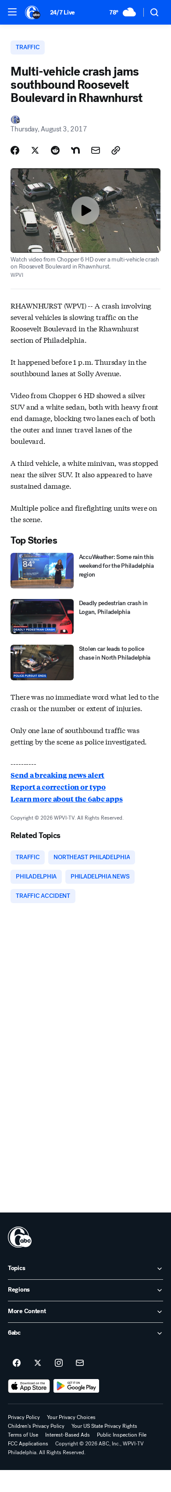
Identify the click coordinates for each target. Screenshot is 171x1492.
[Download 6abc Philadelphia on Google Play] (76, 1386)
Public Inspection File (121, 1435)
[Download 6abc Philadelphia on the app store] (29, 1386)
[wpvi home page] (20, 1237)
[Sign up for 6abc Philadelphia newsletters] (80, 1363)
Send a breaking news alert (57, 775)
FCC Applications (28, 1443)
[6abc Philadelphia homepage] (33, 12)
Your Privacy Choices (71, 1417)
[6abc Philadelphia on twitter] (37, 1363)
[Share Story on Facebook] (14, 150)
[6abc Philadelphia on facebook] (16, 1363)
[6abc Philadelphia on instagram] (59, 1363)
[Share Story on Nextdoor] (75, 150)
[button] (12, 12)
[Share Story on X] (35, 150)
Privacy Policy (24, 1417)
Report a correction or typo (58, 787)
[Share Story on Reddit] (55, 150)
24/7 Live (62, 12)
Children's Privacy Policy (36, 1426)
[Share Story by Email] (95, 150)
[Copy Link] (115, 150)
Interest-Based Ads (67, 1435)
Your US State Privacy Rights (104, 1426)
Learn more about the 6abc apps (66, 799)
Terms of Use (23, 1435)
